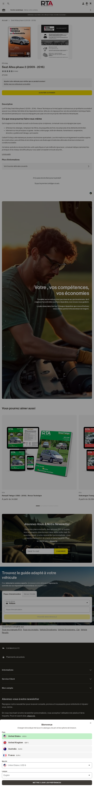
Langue (4, 771)
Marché (4, 761)
